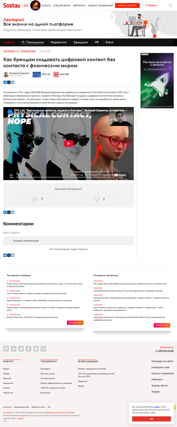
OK (151, 419)
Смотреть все (75, 323)
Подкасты (82, 381)
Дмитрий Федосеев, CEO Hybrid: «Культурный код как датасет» (32, 317)
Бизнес (6, 388)
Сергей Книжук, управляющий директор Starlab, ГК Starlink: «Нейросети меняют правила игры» (43, 309)
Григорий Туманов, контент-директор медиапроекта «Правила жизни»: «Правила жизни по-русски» (131, 299)
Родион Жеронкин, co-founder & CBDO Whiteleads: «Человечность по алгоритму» (39, 301)
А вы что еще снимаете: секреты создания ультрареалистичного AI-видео (37, 294)
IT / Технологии (26, 51)
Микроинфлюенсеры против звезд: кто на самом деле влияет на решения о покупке (128, 291)
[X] (9, 82)
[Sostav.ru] (12, 5)
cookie (157, 407)
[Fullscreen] (130, 177)
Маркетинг (98, 281)
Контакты (7, 407)
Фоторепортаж (48, 378)
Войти (6, 232)
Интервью (45, 369)
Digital (6, 369)
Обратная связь (38, 407)
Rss (49, 407)
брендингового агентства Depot (60, 413)
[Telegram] (12, 82)
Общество (8, 393)
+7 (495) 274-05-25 (164, 351)
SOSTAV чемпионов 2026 (53, 388)
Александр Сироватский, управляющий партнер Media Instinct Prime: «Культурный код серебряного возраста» (129, 318)
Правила (14, 232)
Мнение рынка (48, 374)
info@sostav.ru (167, 347)
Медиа (6, 374)
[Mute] (125, 177)
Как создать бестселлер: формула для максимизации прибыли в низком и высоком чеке (130, 284)
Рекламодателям (21, 407)
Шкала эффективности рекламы (56, 383)
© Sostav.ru (8, 413)
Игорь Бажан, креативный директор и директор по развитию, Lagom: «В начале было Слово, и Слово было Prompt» (45, 285)
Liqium (21, 418)
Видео (81, 386)
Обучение (9, 51)
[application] (68, 143)
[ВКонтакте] (5, 82)
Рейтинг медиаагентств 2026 (92, 369)
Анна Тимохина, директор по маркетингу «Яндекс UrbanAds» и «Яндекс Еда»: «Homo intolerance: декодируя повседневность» (128, 309)
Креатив (7, 378)
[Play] (7, 177)
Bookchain (45, 393)
